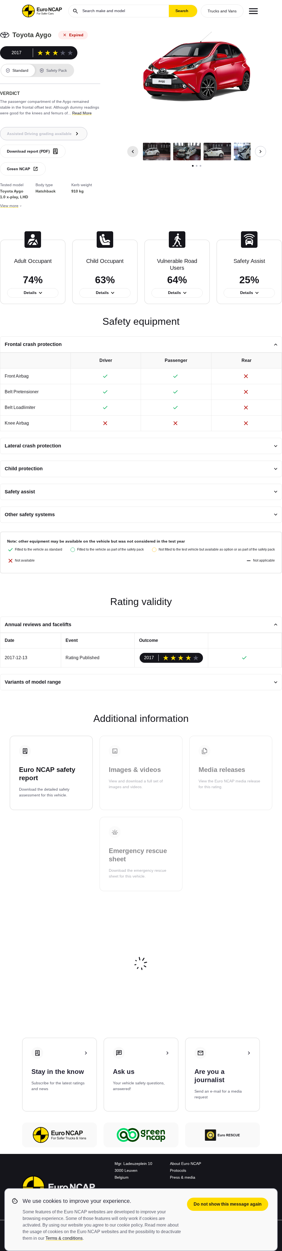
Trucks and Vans (222, 11)
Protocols (178, 1170)
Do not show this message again (228, 1204)
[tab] (18, 70)
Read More (82, 113)
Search (181, 11)
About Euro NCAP (185, 1163)
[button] (157, 151)
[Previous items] (132, 151)
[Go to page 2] (196, 166)
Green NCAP (18, 169)
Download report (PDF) (28, 151)
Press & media (182, 1177)
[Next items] (260, 151)
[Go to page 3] (200, 166)
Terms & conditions (64, 1238)
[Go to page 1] (193, 166)
